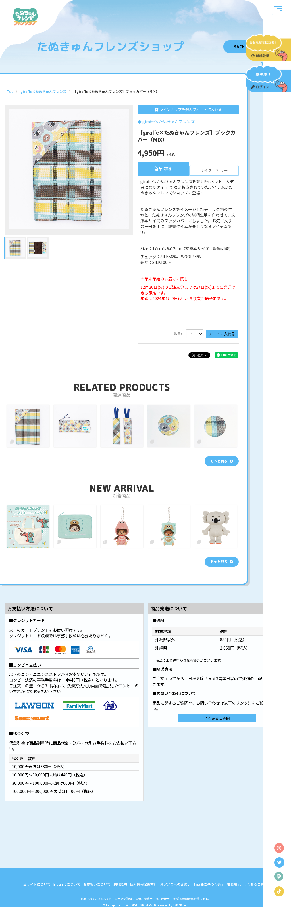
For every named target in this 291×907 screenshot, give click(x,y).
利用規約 (120, 884)
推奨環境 (234, 884)
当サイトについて (37, 884)
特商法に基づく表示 (209, 884)
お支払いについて (97, 884)
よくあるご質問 (217, 718)
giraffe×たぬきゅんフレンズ (168, 121)
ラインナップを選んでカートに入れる (190, 109)
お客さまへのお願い (175, 884)
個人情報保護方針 (143, 884)
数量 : (178, 334)
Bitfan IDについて (66, 884)
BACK (239, 47)
